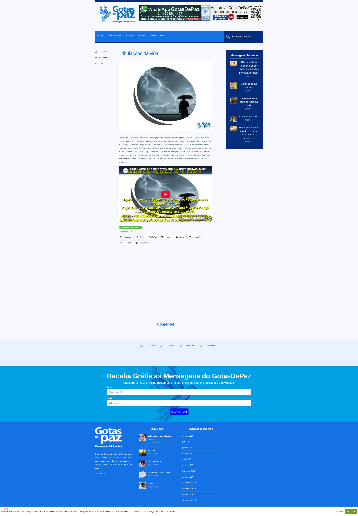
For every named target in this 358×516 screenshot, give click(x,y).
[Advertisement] (165, 287)
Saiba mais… (101, 473)
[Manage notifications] (6, 510)
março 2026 (187, 465)
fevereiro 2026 (188, 471)
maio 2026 (187, 453)
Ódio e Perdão (154, 461)
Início (100, 35)
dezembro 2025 (189, 482)
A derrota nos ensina (249, 116)
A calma (151, 450)
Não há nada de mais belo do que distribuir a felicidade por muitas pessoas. (249, 67)
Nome (109, 398)
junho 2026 (187, 448)
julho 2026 (187, 442)
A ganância (153, 483)
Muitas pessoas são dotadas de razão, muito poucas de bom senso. (249, 132)
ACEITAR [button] (351, 511)
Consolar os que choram (249, 86)
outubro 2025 (188, 494)
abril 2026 (186, 459)
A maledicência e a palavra (160, 472)
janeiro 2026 (187, 477)
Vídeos (142, 35)
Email (109, 387)
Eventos (130, 35)
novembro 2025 (189, 488)
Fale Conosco (157, 35)
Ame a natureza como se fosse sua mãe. (249, 102)
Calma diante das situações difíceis (160, 437)
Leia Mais (339, 511)
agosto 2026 (187, 436)
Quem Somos (114, 35)
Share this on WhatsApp (132, 228)
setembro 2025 (189, 500)
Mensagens (103, 58)
